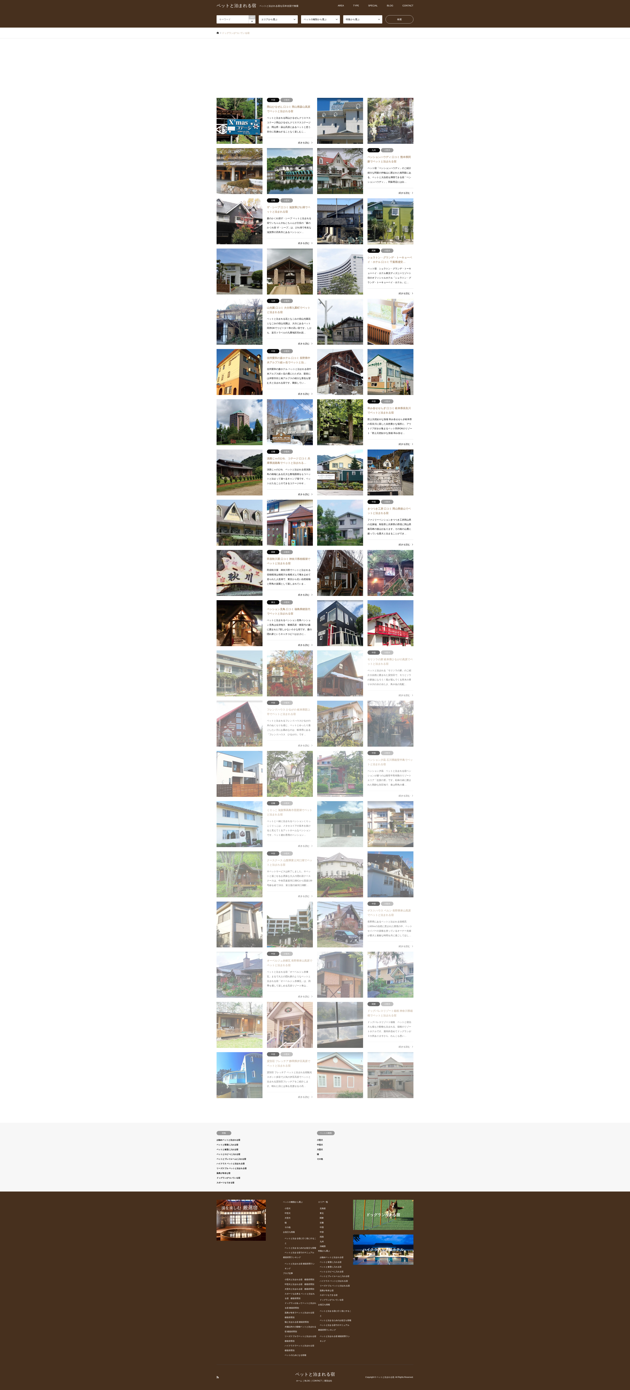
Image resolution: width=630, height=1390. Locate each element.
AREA (341, 5)
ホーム (299, 1381)
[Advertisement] (315, 63)
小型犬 (320, 1140)
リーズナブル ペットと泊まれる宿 (232, 1168)
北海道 (323, 1208)
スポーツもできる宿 (225, 1183)
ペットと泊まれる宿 (315, 1374)
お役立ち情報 (289, 1232)
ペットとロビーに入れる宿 (228, 1154)
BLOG (390, 5)
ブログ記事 (288, 1273)
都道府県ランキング (292, 1257)
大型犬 (320, 1149)
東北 (322, 1213)
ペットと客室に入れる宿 (227, 1145)
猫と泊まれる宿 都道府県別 (297, 1322)
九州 (322, 1241)
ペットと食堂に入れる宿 (227, 1149)
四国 (322, 1237)
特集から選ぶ (324, 1251)
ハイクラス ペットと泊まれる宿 (231, 1163)
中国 (322, 1227)
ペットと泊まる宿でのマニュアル (299, 1252)
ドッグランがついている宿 (228, 1178)
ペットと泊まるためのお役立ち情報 (300, 1248)
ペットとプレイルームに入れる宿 (231, 1159)
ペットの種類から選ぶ (293, 1202)
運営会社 (328, 1381)
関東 (322, 1218)
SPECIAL (373, 5)
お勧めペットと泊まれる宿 (228, 1140)
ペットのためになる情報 (295, 1355)
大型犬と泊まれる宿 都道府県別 (299, 1289)
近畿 (322, 1223)
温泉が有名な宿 (223, 1173)
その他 (320, 1159)
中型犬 (320, 1145)
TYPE (356, 5)
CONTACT (407, 5)
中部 (322, 1232)
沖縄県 (323, 1246)
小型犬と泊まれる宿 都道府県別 (299, 1279)
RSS (218, 1377)
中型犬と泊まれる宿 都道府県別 (299, 1284)
